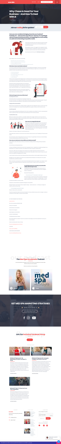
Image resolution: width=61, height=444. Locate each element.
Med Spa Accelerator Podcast (32, 420)
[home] (11, 2)
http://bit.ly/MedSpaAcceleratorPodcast (15, 224)
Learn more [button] (30, 442)
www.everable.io (12, 201)
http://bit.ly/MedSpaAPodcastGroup (15, 232)
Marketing (32, 411)
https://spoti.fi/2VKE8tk (13, 228)
